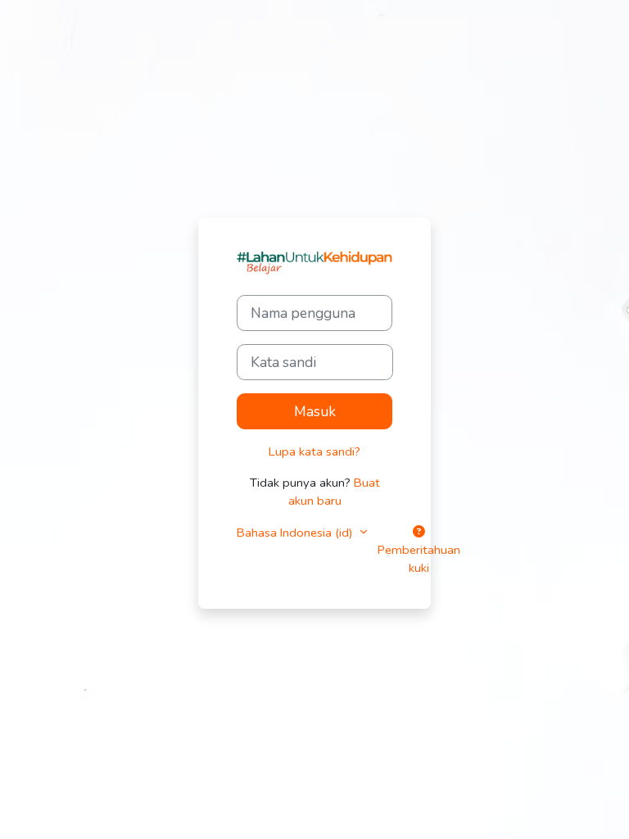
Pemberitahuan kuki (419, 559)
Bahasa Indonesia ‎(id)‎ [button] (296, 532)
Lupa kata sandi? (314, 451)
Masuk (315, 411)
